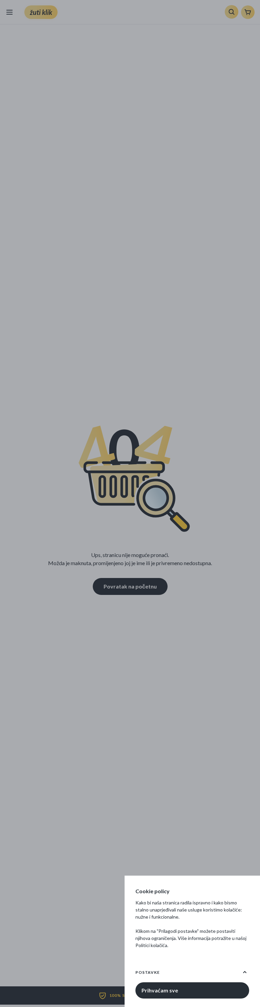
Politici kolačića (151, 945)
